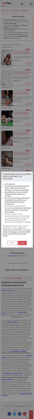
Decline (12, 243)
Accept (22, 243)
